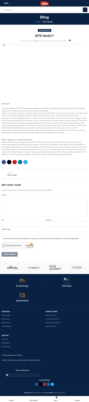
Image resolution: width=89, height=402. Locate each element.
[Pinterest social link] (14, 162)
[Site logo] (44, 3)
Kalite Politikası (51, 326)
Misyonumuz (6, 322)
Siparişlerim (6, 343)
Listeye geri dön (44, 174)
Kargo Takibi (6, 346)
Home (38, 22)
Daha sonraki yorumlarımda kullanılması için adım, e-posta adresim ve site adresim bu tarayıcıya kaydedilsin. (41, 238)
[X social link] (9, 162)
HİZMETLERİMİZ (52, 311)
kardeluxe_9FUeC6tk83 (45, 41)
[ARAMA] (85, 9)
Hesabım (5, 339)
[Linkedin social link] (20, 162)
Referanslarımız (51, 315)
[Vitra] (12, 267)
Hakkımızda (6, 315)
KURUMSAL (6, 311)
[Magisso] (33, 267)
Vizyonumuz (6, 319)
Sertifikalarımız (7, 326)
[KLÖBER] (76, 267)
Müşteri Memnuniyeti (53, 322)
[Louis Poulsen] (55, 267)
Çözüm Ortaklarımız (52, 319)
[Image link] (22, 375)
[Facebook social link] (4, 162)
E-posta (49, 220)
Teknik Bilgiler (47, 22)
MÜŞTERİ (5, 335)
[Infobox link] (22, 282)
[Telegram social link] (25, 162)
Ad (3, 220)
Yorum (4, 195)
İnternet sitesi (6, 229)
